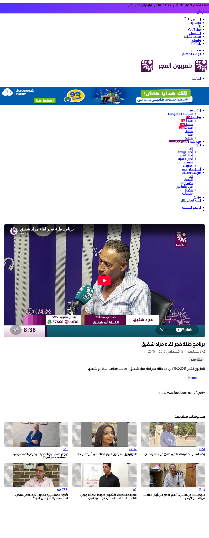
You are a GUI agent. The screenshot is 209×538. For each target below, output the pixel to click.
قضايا (189, 190)
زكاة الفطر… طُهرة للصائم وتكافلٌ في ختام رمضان (175, 454)
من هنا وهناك (191, 172)
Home (192, 378)
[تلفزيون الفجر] (155, 71)
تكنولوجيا (187, 183)
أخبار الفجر (186, 155)
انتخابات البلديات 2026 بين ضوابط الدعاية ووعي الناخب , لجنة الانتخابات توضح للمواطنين (108, 496)
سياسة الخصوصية (180, 113)
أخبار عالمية (185, 159)
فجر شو (185, 141)
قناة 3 (189, 131)
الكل (190, 148)
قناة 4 (189, 134)
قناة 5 (189, 138)
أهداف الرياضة (191, 169)
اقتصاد (188, 179)
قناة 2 (186, 127)
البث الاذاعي (191, 200)
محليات (188, 165)
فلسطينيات (185, 162)
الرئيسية (195, 110)
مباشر (193, 117)
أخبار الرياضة (185, 152)
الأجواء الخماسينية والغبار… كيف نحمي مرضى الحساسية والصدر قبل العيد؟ (41, 496)
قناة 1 (187, 120)
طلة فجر (196, 359)
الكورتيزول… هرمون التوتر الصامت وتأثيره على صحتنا (105, 454)
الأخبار (197, 145)
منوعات (187, 193)
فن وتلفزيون (184, 186)
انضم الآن (203, 11)
